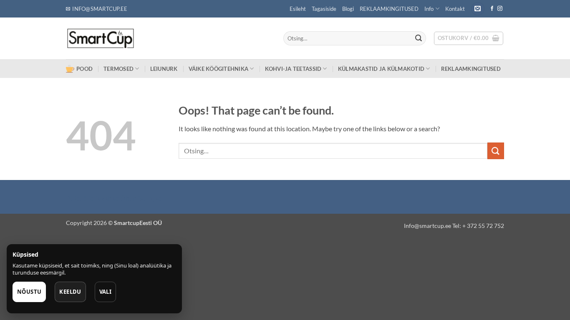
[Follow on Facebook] (491, 9)
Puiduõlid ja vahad (92, 198)
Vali (105, 291)
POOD (84, 68)
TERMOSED (118, 68)
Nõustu (29, 291)
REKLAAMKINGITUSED (389, 8)
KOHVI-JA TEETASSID (293, 68)
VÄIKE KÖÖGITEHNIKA (219, 68)
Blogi (348, 8)
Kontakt (455, 8)
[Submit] (418, 38)
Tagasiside (324, 8)
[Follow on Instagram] (499, 9)
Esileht (298, 8)
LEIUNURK (164, 68)
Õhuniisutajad (140, 198)
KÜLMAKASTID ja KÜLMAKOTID (381, 68)
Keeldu (70, 291)
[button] (477, 9)
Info (429, 8)
